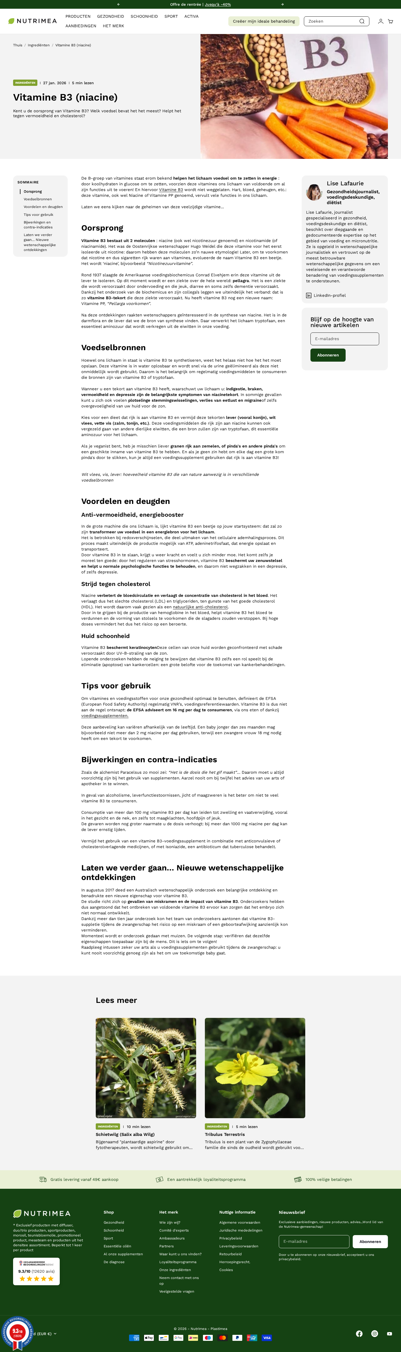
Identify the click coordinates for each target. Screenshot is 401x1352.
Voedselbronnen (38, 199)
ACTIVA (191, 16)
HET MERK (113, 25)
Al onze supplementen (123, 1254)
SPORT (171, 16)
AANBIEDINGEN (80, 25)
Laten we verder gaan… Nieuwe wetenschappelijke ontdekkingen (40, 242)
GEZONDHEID (110, 16)
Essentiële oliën (117, 1246)
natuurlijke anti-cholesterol (200, 606)
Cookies (226, 1270)
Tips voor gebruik (38, 215)
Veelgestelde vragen (176, 1291)
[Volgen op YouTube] (389, 1333)
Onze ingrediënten (175, 1270)
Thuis (17, 45)
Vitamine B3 (171, 189)
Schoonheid (114, 1230)
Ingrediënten (39, 45)
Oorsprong (33, 191)
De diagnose (114, 1262)
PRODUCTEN (78, 16)
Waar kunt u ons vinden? (180, 1254)
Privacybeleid (230, 1238)
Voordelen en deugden (43, 207)
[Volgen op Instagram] (374, 1333)
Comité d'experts (174, 1230)
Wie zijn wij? (169, 1222)
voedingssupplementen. (104, 715)
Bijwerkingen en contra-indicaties (38, 224)
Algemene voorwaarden (239, 1222)
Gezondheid (114, 1222)
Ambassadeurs (172, 1238)
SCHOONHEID (144, 16)
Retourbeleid (230, 1254)
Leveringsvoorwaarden (238, 1246)
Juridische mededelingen (240, 1230)
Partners (166, 1246)
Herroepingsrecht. (234, 1262)
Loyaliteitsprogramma (177, 1262)
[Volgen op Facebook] (359, 1333)
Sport (108, 1238)
